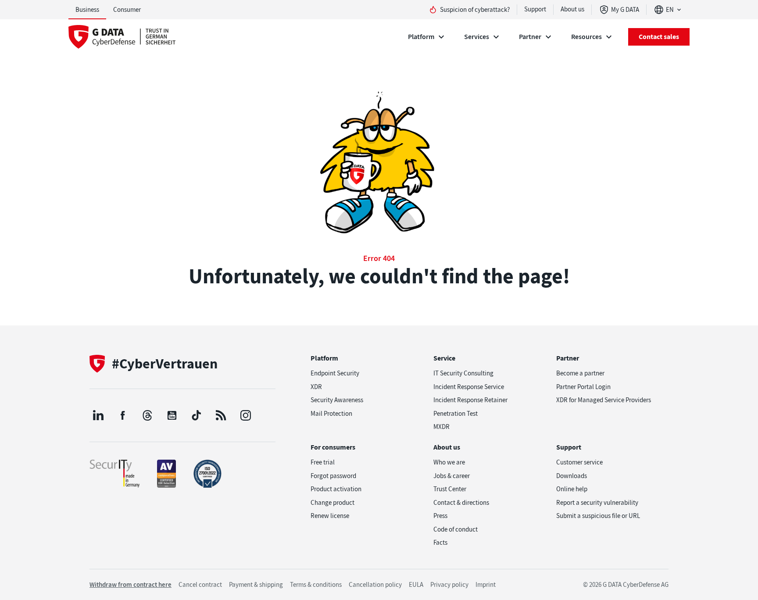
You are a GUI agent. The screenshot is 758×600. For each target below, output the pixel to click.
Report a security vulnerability (597, 502)
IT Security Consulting (463, 373)
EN (670, 9)
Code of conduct (455, 529)
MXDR (441, 426)
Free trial (323, 462)
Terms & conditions (316, 584)
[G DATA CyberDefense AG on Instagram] (245, 415)
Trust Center (449, 489)
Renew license (330, 515)
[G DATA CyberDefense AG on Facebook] (123, 415)
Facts (440, 542)
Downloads (571, 475)
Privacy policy (449, 584)
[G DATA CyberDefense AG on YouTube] (172, 415)
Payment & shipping (256, 584)
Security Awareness (337, 400)
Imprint (486, 584)
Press (440, 515)
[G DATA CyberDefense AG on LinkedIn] (98, 415)
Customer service (579, 462)
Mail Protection (331, 413)
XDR (316, 386)
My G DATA (625, 9)
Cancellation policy (375, 584)
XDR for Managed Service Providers (603, 400)
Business (87, 9)
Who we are (449, 462)
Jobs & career (451, 475)
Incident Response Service (468, 386)
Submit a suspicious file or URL (598, 515)
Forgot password (333, 475)
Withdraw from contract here (130, 584)
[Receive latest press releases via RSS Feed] (221, 415)
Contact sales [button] (659, 36)
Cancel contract (200, 584)
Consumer (127, 9)
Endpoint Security (335, 373)
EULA (416, 584)
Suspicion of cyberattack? (475, 9)
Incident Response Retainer (470, 400)
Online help (571, 489)
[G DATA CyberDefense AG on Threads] (147, 415)
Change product (332, 502)
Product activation (336, 489)
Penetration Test (455, 413)
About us (572, 9)
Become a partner (580, 373)
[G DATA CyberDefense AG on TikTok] (196, 415)
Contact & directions (461, 502)
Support (535, 9)
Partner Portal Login (583, 386)
